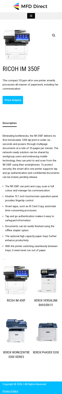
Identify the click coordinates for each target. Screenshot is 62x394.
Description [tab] (10, 123)
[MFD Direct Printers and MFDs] (31, 6)
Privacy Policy (10, 391)
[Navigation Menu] (31, 16)
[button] (54, 35)
